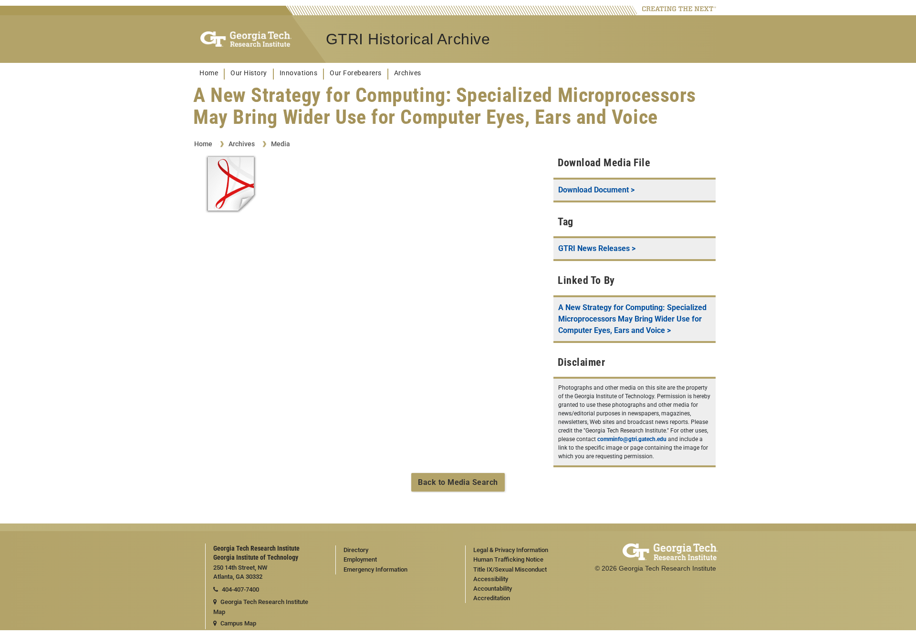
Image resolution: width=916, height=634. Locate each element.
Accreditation (491, 598)
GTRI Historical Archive (408, 39)
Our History (248, 73)
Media (280, 144)
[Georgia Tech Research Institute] (245, 39)
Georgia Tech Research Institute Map (260, 606)
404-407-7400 (240, 589)
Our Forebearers (356, 73)
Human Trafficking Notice (508, 559)
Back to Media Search (458, 482)
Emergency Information (375, 569)
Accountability (492, 588)
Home (208, 73)
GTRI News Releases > (596, 248)
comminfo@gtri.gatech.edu (631, 439)
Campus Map (238, 623)
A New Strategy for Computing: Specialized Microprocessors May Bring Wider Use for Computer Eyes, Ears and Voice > (632, 319)
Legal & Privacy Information (510, 549)
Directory (356, 549)
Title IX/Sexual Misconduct (510, 569)
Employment (360, 559)
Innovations (299, 73)
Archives (407, 73)
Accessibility (490, 579)
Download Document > (596, 189)
